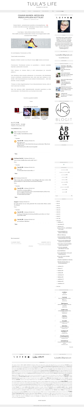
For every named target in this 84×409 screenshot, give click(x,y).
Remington (37, 385)
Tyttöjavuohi (54, 393)
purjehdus (51, 384)
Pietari (54, 382)
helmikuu (39, 370)
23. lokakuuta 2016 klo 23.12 (23, 201)
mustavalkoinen (69, 379)
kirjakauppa (66, 373)
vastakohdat (36, 394)
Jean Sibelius (48, 371)
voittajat (13, 396)
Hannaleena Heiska (25, 370)
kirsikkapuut (22, 375)
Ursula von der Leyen (65, 393)
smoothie (57, 388)
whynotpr (43, 396)
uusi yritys (70, 393)
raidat (60, 384)
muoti (41, 379)
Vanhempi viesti (44, 243)
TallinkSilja (55, 389)
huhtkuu (16, 371)
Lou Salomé (28, 378)
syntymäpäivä (24, 389)
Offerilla (49, 381)
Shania (34, 388)
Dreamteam (59, 367)
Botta (28, 367)
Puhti (38, 384)
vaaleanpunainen (17, 394)
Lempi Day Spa (56, 376)
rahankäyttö (57, 384)
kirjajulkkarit (63, 373)
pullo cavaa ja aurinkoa (42, 384)
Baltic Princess (35, 366)
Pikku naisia (60, 382)
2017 (57, 218)
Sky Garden (54, 388)
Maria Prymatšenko (55, 378)
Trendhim (57, 391)
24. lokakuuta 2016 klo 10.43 (28, 219)
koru (38, 375)
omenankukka (70, 381)
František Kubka (55, 369)
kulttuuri (63, 174)
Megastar (28, 379)
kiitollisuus (48, 373)
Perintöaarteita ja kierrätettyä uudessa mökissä (64, 342)
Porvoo (64, 293)
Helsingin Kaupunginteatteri (45, 370)
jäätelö (60, 371)
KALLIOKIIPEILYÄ (61, 250)
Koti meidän (64, 320)
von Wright (16, 396)
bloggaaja (43, 366)
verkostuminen (42, 394)
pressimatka (26, 384)
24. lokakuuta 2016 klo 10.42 (28, 212)
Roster (71, 385)
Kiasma (45, 373)
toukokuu (53, 391)
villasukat (64, 394)
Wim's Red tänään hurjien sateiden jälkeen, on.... (64, 299)
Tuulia (50, 393)
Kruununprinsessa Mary (54, 375)
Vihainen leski (47, 394)
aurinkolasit (24, 366)
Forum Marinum (45, 369)
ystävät (19, 397)
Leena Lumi (64, 297)
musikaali (58, 379)
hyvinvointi (19, 371)
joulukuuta (60, 222)
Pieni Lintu (64, 316)
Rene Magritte (44, 385)
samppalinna (19, 388)
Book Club (22, 367)
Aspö (70, 364)
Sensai (27, 388)
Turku (23, 125)
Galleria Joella (63, 369)
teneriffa (28, 391)
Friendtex (59, 369)
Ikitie (26, 371)
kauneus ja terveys (64, 172)
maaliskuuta (60, 279)
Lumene (38, 378)
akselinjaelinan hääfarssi (34, 364)
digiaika (53, 367)
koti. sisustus (43, 375)
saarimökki (59, 387)
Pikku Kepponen (64, 303)
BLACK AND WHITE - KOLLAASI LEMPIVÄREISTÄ (64, 253)
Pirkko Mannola (69, 382)
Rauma (13, 385)
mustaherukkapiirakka (63, 379)
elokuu (18, 369)
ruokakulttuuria (37, 387)
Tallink (52, 389)
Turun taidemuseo (38, 393)
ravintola (20, 385)
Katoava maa (26, 373)
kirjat (19, 375)
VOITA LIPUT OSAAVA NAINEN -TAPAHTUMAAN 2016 (64, 244)
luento (36, 378)
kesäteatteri (38, 373)
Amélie (49, 364)
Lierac (63, 376)
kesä (35, 373)
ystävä (17, 397)
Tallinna (62, 389)
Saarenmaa (54, 387)
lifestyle (63, 177)
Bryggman (36, 367)
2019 (57, 214)
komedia (28, 375)
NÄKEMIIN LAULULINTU (66, 87)
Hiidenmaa (56, 370)
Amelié (47, 364)
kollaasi (26, 375)
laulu (46, 376)
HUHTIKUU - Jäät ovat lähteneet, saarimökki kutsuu (66, 67)
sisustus (50, 388)
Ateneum (18, 366)
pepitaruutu (47, 382)
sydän (16, 389)
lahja (39, 376)
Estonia (38, 369)
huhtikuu (13, 371)
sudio (71, 388)
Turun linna (27, 393)
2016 (57, 220)
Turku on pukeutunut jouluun (36, 117)
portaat (19, 384)
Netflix (32, 381)
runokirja (23, 387)
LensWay (60, 376)
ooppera (18, 382)
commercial (45, 367)
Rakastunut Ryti (66, 384)
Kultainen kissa (60, 375)
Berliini (39, 366)
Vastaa (15, 135)
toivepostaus (45, 391)
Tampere (67, 389)
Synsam (20, 389)
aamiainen (15, 364)
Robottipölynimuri (64, 385)
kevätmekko (42, 373)
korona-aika (35, 375)
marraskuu (70, 378)
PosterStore (22, 384)
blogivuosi (64, 366)
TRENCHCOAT (64, 93)
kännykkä (36, 376)
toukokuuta (60, 274)
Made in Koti (64, 326)
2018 (57, 216)
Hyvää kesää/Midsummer (64, 337)
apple (64, 364)
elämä (23, 369)
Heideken (29, 370)
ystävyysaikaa (14, 397)
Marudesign (14, 379)
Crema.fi (48, 367)
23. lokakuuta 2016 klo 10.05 (22, 131)
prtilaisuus (30, 384)
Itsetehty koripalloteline (64, 327)
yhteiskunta (66, 396)
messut (20, 125)
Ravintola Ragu (29, 385)
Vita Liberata (70, 394)
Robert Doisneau (54, 385)
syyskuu (30, 389)
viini (62, 394)
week (40, 396)
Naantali (18, 381)
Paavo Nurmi (25, 382)
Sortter (62, 388)
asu (71, 364)
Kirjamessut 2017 (15, 375)
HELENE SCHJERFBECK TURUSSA (65, 259)
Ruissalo (17, 387)
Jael (14, 178)
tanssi (69, 389)
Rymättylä (51, 387)
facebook (41, 369)
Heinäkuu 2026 (64, 317)
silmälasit (40, 388)
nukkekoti (43, 381)
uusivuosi (13, 394)
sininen (43, 388)
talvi (64, 389)
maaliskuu (41, 378)
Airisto (22, 364)
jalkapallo (44, 371)
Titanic (42, 391)
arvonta (17, 125)
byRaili (39, 367)
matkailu (63, 179)
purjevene (54, 384)
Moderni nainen (34, 379)
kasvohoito (21, 373)
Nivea (37, 381)
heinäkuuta (60, 270)
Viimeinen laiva (58, 394)
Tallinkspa (59, 389)
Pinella (63, 382)
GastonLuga (68, 369)
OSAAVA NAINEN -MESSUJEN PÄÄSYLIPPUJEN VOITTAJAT (64, 237)
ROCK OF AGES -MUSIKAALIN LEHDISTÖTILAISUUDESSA (64, 241)
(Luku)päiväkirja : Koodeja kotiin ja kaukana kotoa (64, 311)
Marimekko (67, 378)
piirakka (57, 382)
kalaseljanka (70, 371)
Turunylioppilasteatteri (45, 393)
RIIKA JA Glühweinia (61, 235)
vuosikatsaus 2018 (33, 396)
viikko (50, 394)
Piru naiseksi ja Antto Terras (27, 117)
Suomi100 (13, 389)
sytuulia (28, 389)
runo (20, 387)
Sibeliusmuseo (37, 388)
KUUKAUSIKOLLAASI (24, 376)
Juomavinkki (56, 371)
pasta (39, 382)
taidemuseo (39, 389)
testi (30, 391)
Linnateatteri (14, 378)
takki (50, 389)
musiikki (49, 379)
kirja (55, 373)
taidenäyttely (47, 389)
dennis (51, 367)
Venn (39, 394)
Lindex (71, 376)
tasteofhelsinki (21, 391)
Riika (50, 385)
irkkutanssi (38, 371)
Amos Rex (53, 364)
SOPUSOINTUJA (64, 341)
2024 (57, 203)
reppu (48, 385)
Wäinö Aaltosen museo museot (55, 396)
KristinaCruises (47, 375)
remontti (40, 385)
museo (46, 379)
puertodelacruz (34, 384)
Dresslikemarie (63, 367)
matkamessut (22, 379)
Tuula (29, 11)
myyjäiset (15, 381)
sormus (60, 388)
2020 (57, 212)
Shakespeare (30, 388)
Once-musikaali (14, 382)
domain (56, 367)
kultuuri (71, 375)
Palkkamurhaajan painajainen (31, 382)
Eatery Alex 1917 (68, 367)
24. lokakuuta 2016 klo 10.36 (28, 167)
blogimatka (50, 366)
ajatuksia (25, 364)
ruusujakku (41, 387)
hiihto (59, 370)
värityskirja (37, 396)
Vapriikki (29, 394)
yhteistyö (70, 396)
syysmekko (33, 389)
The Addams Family (35, 391)
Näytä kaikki (71, 347)
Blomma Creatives (14, 367)
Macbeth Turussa (20, 112)
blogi (47, 366)
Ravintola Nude (24, 385)
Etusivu (23, 11)
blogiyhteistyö (69, 366)
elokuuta (59, 268)
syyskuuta (60, 266)
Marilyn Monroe (61, 378)
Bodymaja (18, 367)
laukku (44, 376)
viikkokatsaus (54, 394)
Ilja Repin (28, 371)
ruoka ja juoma (63, 187)
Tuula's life (42, 4)
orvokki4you (64, 292)
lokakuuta (60, 226)
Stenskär (68, 388)
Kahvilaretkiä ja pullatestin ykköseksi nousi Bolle (64, 305)
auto (31, 366)
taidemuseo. (43, 389)
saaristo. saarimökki (68, 387)
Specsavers (65, 388)
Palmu (37, 382)
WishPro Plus (47, 396)
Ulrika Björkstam (58, 393)
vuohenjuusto (23, 396)
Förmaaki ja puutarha (64, 336)
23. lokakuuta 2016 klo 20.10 (21, 178)
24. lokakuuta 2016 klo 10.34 (28, 140)
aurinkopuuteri (28, 366)
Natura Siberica (22, 381)
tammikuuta (60, 283)
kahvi (62, 371)
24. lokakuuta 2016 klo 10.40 (28, 188)
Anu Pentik (61, 364)
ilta (31, 371)
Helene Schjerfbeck (34, 370)
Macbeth (45, 378)
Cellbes (42, 367)
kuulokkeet (31, 376)
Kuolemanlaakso (14, 376)
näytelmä (46, 381)
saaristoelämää (14, 388)
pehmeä (41, 382)
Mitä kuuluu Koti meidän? (64, 322)
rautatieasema (16, 385)
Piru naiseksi (14, 384)
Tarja (71, 389)
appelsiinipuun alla (64, 330)
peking (44, 382)
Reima (34, 385)
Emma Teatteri (34, 369)
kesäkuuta (60, 272)
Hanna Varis (20, 370)
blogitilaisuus (61, 366)
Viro (67, 394)
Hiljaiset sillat (63, 370)
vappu (27, 394)
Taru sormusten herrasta (15, 391)
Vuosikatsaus (27, 396)
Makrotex (49, 378)
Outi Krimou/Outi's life (18, 158)
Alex (39, 364)
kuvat (34, 376)
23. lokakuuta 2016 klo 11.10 (29, 158)
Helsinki (52, 370)
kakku (67, 371)
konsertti (31, 375)
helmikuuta (60, 281)
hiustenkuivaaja (69, 370)
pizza (16, 384)
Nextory (34, 381)
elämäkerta (26, 369)
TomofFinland (49, 391)
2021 (57, 210)
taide (36, 389)
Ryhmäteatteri (46, 387)
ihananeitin (23, 371)
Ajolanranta (29, 364)
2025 (57, 201)
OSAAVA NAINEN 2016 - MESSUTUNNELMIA (62, 232)
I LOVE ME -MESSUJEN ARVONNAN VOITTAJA (63, 248)
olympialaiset (53, 381)
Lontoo (24, 378)
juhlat (53, 371)
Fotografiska (50, 369)
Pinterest (65, 382)
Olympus (56, 381)
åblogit (22, 397)
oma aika (59, 381)
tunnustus (60, 391)
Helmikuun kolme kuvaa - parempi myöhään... (44, 118)
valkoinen (24, 394)
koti (40, 375)
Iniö (32, 371)
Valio (21, 394)
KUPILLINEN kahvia (65, 73)
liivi (69, 376)
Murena (43, 379)
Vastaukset (17, 138)
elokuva (20, 369)
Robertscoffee (59, 385)
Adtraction (18, 364)
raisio (62, 384)
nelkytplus (28, 381)
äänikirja (24, 397)
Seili (25, 388)
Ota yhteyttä (45, 11)
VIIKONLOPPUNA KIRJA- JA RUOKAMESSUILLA (63, 262)
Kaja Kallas (64, 371)
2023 (57, 205)
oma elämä (63, 182)
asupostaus (14, 366)
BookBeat (26, 367)
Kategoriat (36, 11)
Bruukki (33, 367)
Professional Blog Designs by (42, 405)
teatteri (25, 391)
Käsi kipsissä (64, 332)
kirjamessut (70, 373)
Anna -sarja (57, 364)
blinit (41, 366)
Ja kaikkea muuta (64, 309)
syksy (18, 389)
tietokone (39, 391)
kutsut (18, 376)
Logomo (21, 378)
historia (66, 370)
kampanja (16, 373)
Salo (16, 388)
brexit (30, 367)
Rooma (69, 385)
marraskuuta (60, 224)
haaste (16, 370)
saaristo (63, 189)
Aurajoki (21, 366)
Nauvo (26, 381)
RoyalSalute (14, 387)
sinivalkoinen (47, 388)
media (25, 379)
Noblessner (39, 381)
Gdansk (71, 369)
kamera (13, 373)
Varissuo (32, 394)
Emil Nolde (30, 369)
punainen (47, 384)
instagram (35, 371)
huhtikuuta (60, 277)
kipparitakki (52, 373)
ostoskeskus (21, 382)
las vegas (41, 376)
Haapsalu (13, 370)
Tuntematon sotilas (65, 391)
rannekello (70, 384)
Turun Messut (31, 393)
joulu (51, 371)
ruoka (63, 184)
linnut (18, 378)
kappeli (19, 373)
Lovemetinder (32, 378)
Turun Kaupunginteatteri (18, 393)
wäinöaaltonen (62, 396)
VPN (19, 396)
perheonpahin (51, 382)
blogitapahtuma (55, 366)
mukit (38, 379)
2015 (57, 286)
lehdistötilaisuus (51, 376)
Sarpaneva (23, 388)
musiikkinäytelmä (53, 379)
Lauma (48, 376)
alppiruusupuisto (43, 364)
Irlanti (41, 371)
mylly (12, 381)
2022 (57, 207)
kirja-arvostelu (58, 373)
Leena (15, 131)
